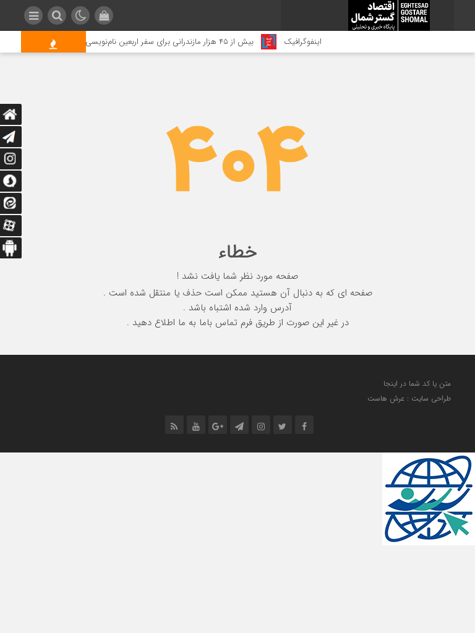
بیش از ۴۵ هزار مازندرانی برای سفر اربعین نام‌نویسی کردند (165, 41)
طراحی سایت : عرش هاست (409, 398)
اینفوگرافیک (308, 41)
